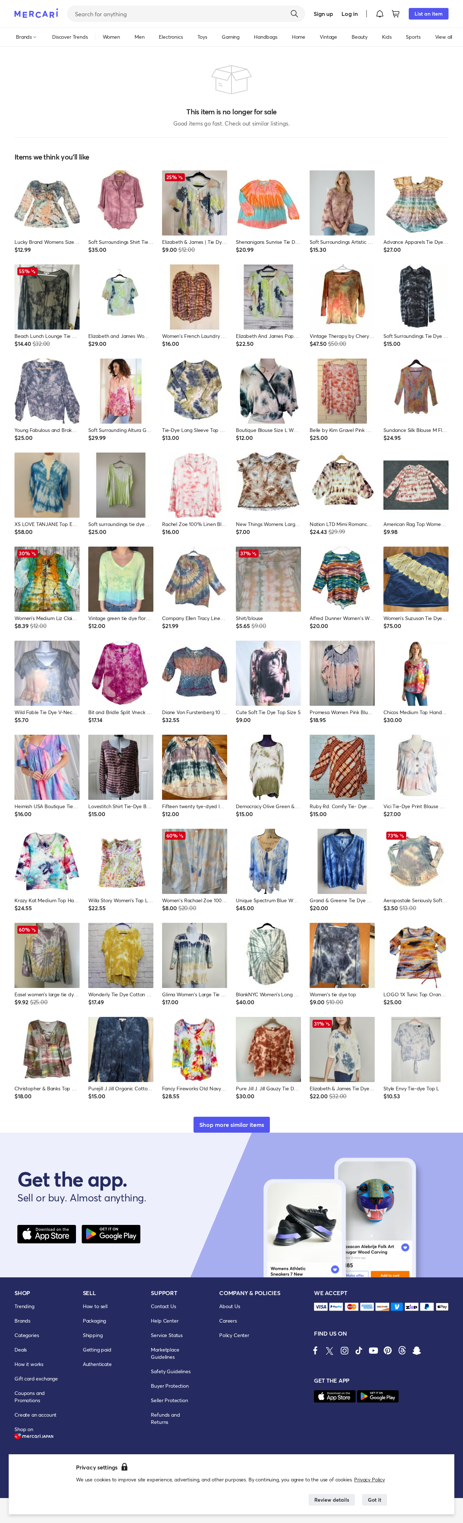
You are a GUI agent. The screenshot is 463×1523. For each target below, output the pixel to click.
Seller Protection (169, 1400)
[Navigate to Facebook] (315, 1350)
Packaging (94, 1320)
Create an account (35, 1414)
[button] (380, 14)
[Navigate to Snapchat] (416, 1350)
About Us (229, 1306)
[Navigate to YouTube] (373, 1350)
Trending (24, 1306)
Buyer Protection (169, 1385)
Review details (331, 1499)
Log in (349, 13)
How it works (28, 1364)
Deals (20, 1349)
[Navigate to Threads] (402, 1350)
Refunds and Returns (165, 1418)
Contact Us (163, 1306)
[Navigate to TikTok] (359, 1350)
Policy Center (234, 1335)
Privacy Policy (369, 1479)
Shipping (93, 1335)
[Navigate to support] (321, 1307)
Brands (22, 1320)
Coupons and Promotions (29, 1397)
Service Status (167, 1335)
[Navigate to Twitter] (330, 1350)
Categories (26, 1335)
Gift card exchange (36, 1378)
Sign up (323, 13)
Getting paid (97, 1349)
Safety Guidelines (170, 1371)
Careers (228, 1320)
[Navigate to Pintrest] (388, 1350)
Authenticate (97, 1364)
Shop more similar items (231, 1124)
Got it (374, 1499)
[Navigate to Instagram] (344, 1350)
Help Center (164, 1320)
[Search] (294, 14)
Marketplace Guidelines (165, 1353)
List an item (429, 13)
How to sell (95, 1306)
